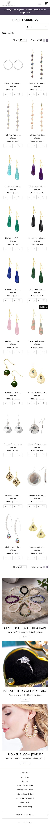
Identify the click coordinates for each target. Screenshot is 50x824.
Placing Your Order (25, 789)
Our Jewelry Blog (25, 807)
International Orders (25, 794)
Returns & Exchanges (25, 798)
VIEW (25, 636)
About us (25, 777)
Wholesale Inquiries (25, 785)
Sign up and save (25, 814)
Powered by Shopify (25, 822)
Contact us (25, 772)
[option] (25, 11)
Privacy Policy (25, 802)
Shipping (25, 781)
